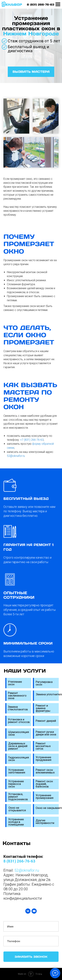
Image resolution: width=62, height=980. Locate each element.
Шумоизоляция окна (18, 733)
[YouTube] (34, 911)
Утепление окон (15, 683)
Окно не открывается (17, 809)
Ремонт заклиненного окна (17, 695)
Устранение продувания (43, 758)
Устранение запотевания (16, 771)
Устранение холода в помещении (16, 822)
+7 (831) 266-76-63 (32, 439)
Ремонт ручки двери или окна (46, 733)
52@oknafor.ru (16, 456)
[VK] (27, 911)
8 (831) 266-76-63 (40, 4)
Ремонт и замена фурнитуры (43, 708)
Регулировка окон (44, 683)
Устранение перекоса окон (16, 784)
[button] (31, 72)
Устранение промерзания (44, 797)
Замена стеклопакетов (18, 708)
